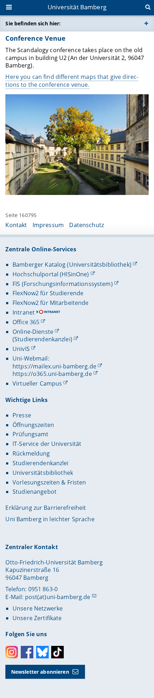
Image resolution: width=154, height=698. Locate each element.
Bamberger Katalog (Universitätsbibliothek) (72, 264)
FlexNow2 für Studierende (48, 293)
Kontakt (16, 225)
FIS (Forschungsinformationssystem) (63, 284)
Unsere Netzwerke (38, 608)
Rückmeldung (31, 453)
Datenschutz (86, 225)
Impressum (48, 225)
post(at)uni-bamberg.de (58, 597)
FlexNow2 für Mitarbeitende (51, 303)
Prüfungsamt (31, 434)
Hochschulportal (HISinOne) (51, 274)
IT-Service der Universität (47, 444)
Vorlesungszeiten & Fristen (49, 482)
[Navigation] (9, 7)
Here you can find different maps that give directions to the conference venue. (71, 81)
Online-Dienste (33, 332)
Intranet (24, 312)
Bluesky (42, 652)
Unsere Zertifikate (37, 618)
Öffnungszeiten (33, 425)
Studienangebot (35, 492)
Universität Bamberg (77, 7)
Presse (22, 415)
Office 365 (26, 322)
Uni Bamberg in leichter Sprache (49, 519)
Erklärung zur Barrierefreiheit (45, 508)
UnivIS (21, 349)
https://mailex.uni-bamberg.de (54, 366)
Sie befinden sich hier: (33, 23)
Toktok (57, 652)
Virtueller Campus (37, 383)
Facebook (27, 652)
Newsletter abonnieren (40, 671)
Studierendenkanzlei (41, 463)
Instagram (11, 652)
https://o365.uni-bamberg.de (52, 374)
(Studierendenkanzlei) (42, 339)
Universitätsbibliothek (43, 473)
